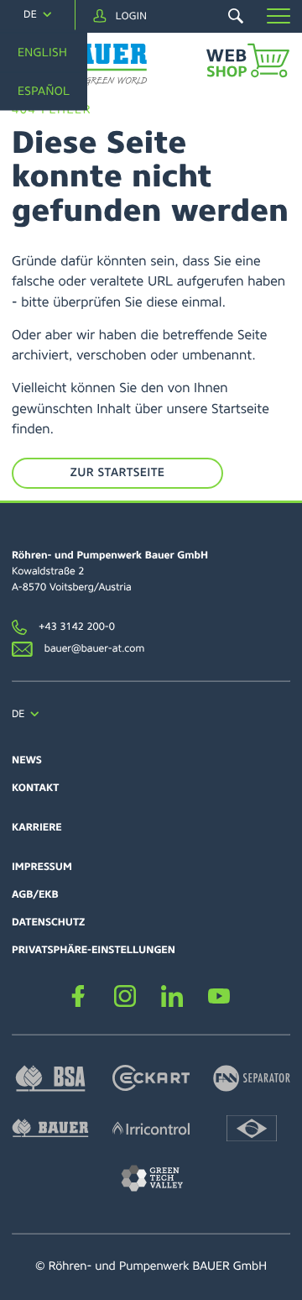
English (42, 52)
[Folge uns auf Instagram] (124, 996)
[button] (278, 16)
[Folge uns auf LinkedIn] (171, 996)
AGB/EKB (35, 894)
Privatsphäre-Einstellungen (93, 950)
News (27, 760)
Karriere (37, 827)
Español (44, 91)
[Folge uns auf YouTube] (218, 996)
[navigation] (37, 14)
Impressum (42, 866)
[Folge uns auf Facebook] (77, 996)
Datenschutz (48, 922)
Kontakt (35, 787)
